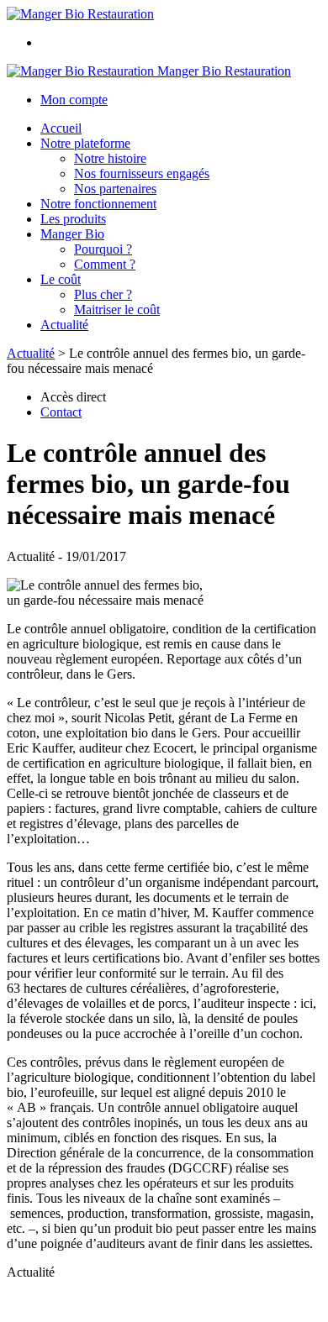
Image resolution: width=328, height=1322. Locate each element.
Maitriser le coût (117, 309)
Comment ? (104, 264)
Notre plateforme (85, 143)
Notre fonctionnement (98, 204)
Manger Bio (72, 234)
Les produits (73, 219)
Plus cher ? (103, 294)
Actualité (64, 324)
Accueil (61, 128)
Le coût (60, 279)
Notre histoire (110, 158)
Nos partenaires (115, 188)
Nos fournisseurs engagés (141, 173)
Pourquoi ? (103, 249)
